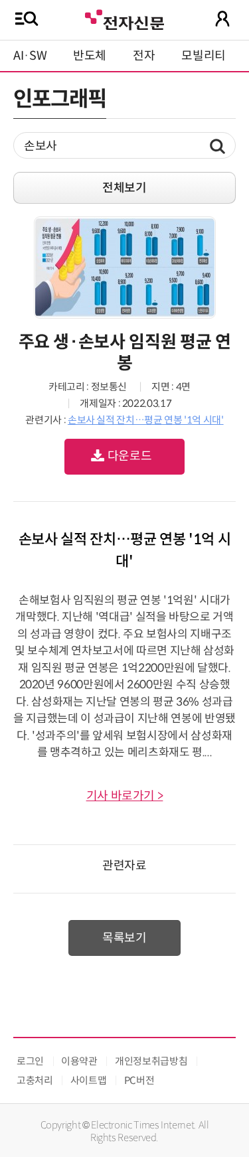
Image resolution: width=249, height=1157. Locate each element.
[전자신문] (124, 18)
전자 (144, 55)
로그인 (30, 1061)
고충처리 (35, 1080)
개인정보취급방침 (151, 1061)
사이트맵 (88, 1080)
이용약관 (79, 1061)
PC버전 (139, 1080)
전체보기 (124, 188)
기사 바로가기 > (124, 796)
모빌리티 (203, 55)
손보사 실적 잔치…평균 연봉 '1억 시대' (146, 420)
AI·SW (29, 55)
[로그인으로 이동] (222, 18)
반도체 (89, 55)
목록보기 (124, 938)
